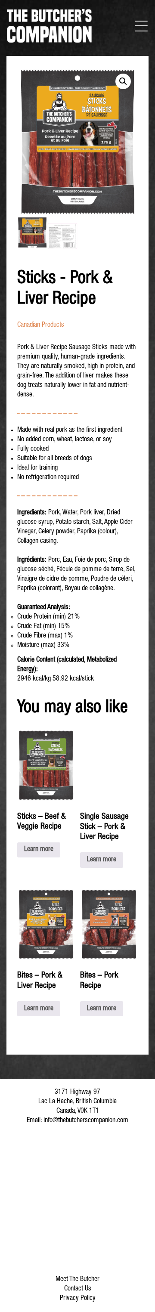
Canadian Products (40, 325)
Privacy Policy (78, 1298)
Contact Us (77, 1289)
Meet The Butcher (77, 1279)
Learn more (38, 849)
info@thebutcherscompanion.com (85, 1120)
